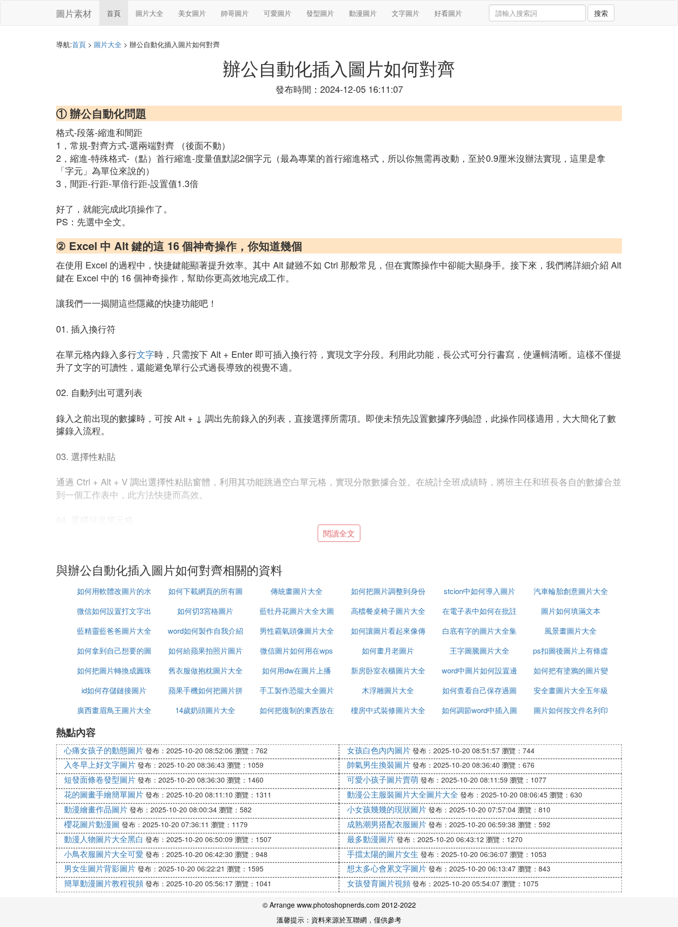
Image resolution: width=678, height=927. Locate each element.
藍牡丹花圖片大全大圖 (297, 610)
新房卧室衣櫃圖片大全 (388, 670)
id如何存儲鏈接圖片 (113, 690)
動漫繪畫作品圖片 (96, 809)
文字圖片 (405, 13)
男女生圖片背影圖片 (100, 868)
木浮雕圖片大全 (388, 690)
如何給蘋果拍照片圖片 (205, 650)
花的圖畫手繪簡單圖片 (103, 794)
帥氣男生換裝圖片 (378, 764)
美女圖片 (192, 13)
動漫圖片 (363, 13)
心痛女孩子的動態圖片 (103, 750)
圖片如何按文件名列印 (571, 710)
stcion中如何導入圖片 (479, 591)
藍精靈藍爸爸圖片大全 (114, 630)
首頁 (114, 13)
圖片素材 (74, 12)
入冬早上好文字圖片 (100, 764)
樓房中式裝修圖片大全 (388, 710)
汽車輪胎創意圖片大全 (571, 591)
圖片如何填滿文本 (571, 610)
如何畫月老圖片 (388, 650)
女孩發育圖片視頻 (378, 883)
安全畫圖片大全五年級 (571, 690)
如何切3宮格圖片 (205, 610)
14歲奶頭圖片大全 (205, 710)
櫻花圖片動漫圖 (92, 824)
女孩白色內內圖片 (378, 750)
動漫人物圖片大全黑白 (103, 839)
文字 (145, 353)
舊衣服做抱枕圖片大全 (205, 670)
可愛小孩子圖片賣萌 (382, 779)
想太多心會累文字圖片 (386, 868)
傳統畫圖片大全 (297, 591)
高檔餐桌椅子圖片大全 (388, 610)
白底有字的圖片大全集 (479, 630)
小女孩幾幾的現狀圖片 (386, 809)
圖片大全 (149, 13)
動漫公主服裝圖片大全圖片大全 (402, 794)
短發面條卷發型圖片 (100, 779)
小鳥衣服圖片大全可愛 (103, 854)
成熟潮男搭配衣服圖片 (386, 824)
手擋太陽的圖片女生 (382, 854)
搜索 (601, 13)
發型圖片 (320, 13)
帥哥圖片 (235, 13)
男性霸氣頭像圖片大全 (297, 630)
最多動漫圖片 (371, 839)
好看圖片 (448, 13)
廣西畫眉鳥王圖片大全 (114, 710)
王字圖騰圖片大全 (479, 650)
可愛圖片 (277, 13)
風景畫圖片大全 (570, 630)
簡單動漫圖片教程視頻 (103, 883)
